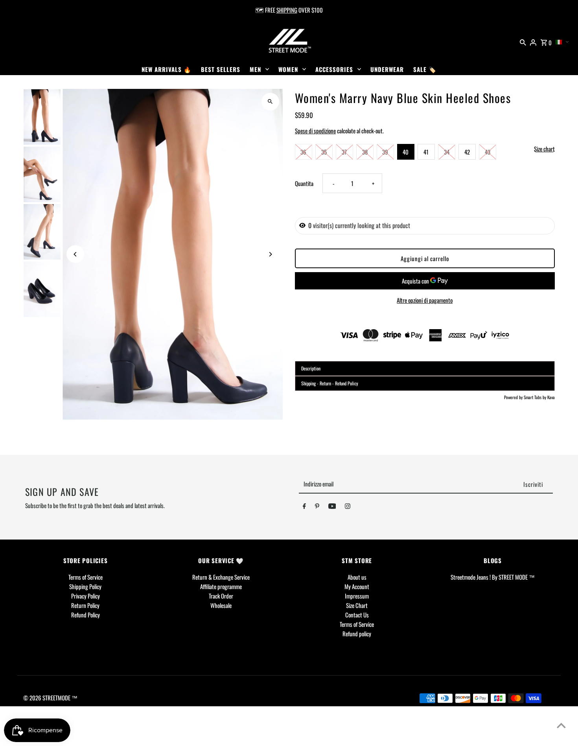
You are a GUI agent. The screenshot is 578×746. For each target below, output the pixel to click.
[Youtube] (332, 507)
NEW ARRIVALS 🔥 (166, 69)
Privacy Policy (85, 595)
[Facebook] (304, 507)
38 (365, 151)
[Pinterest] (317, 507)
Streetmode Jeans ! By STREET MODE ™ (493, 577)
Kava (551, 397)
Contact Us (357, 614)
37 (344, 151)
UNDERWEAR (387, 69)
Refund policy (356, 633)
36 (303, 151)
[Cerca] (523, 41)
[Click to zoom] (270, 102)
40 (406, 151)
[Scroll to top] (561, 725)
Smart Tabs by (535, 397)
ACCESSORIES (334, 69)
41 (426, 151)
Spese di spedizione (315, 130)
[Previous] (75, 254)
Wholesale (221, 605)
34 (446, 151)
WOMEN (288, 69)
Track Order (221, 595)
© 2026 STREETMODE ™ (50, 697)
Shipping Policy (85, 586)
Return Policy (85, 605)
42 (467, 151)
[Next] (270, 254)
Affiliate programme (221, 586)
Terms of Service (85, 577)
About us (357, 577)
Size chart (544, 149)
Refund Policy (85, 614)
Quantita (304, 183)
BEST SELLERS (220, 69)
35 (324, 151)
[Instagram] (347, 507)
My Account (356, 586)
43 (487, 151)
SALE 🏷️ (424, 69)
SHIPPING (286, 10)
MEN (255, 69)
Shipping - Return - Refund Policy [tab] (329, 383)
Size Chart (357, 605)
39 (385, 151)
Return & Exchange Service (221, 577)
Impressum (357, 595)
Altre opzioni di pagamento (425, 300)
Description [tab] (310, 368)
